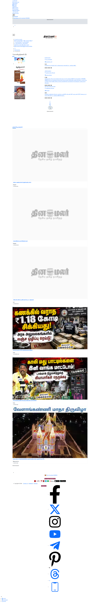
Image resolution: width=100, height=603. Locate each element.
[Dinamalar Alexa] (46, 481)
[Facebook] (55, 494)
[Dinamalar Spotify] (48, 481)
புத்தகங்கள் (16, 9)
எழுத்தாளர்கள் (17, 50)
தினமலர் (15, 0)
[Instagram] (55, 521)
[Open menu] (13, 15)
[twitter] (55, 509)
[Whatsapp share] (50, 104)
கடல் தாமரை (16, 13)
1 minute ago (15, 186)
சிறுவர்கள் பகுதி (49, 61)
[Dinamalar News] (50, 155)
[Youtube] (55, 534)
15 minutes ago (16, 354)
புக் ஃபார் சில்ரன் (49, 59)
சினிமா (15, 6)
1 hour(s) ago (15, 404)
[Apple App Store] (57, 481)
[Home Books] (15, 48)
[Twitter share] (50, 102)
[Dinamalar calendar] (41, 481)
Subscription (16, 10)
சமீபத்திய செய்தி (17, 127)
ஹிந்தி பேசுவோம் (48, 71)
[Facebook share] (50, 101)
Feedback (31, 483)
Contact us (25, 483)
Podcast (15, 3)
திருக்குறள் (16, 11)
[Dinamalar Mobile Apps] (55, 586)
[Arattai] (49, 580)
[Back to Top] (1, 596)
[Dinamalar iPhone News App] (44, 481)
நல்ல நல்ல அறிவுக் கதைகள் (50, 86)
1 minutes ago (16, 244)
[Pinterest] (55, 559)
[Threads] (55, 574)
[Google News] (49, 567)
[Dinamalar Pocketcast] (51, 481)
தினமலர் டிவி (16, 2)
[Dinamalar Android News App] (35, 481)
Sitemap (36, 483)
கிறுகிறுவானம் (47, 57)
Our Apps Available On (50, 478)
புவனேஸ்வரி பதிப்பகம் (50, 88)
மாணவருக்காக (49, 75)
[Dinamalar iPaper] (38, 481)
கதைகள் (47, 90)
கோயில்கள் (16, 7)
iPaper (15, 4)
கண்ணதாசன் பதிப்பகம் (50, 72)
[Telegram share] (50, 105)
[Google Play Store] (63, 481)
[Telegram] (55, 545)
